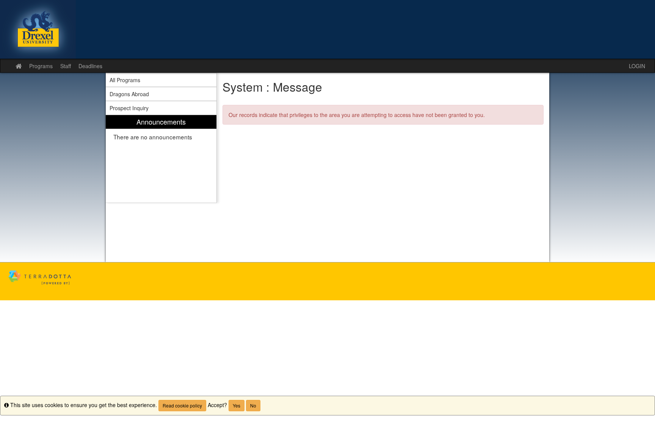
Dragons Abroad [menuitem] (129, 94)
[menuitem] (161, 159)
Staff (65, 66)
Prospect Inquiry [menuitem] (129, 108)
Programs (41, 66)
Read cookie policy (182, 405)
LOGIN (637, 66)
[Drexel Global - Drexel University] (327, 29)
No (253, 405)
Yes (236, 405)
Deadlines (90, 66)
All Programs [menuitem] (125, 80)
